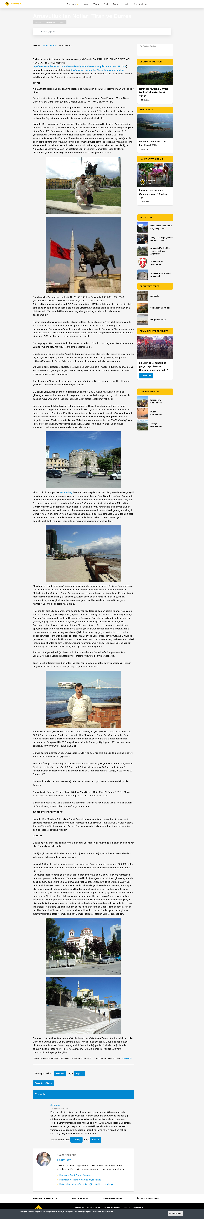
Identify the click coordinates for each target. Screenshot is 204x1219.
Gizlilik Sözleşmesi (112, 1207)
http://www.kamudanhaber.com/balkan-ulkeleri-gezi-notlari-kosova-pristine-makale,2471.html (79, 66)
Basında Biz (138, 1207)
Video (96, 4)
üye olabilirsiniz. (127, 1058)
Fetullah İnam (50, 46)
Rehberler (71, 4)
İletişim (127, 1207)
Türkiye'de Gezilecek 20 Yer (45, 1198)
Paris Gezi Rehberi (80, 1198)
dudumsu (55, 1105)
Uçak (126, 4)
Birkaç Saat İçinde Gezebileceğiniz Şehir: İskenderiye (86, 1184)
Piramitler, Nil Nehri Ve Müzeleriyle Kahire (80, 1179)
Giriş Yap (60, 1074)
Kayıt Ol (79, 1074)
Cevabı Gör (146, 376)
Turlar (115, 4)
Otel (106, 4)
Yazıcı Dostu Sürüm (43, 1083)
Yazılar (85, 4)
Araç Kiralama (140, 4)
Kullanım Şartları (94, 1207)
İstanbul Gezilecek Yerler (148, 1198)
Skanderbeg (66, 492)
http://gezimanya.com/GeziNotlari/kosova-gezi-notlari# (97, 70)
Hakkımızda (79, 1207)
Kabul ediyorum (175, 1213)
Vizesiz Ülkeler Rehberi (112, 1198)
